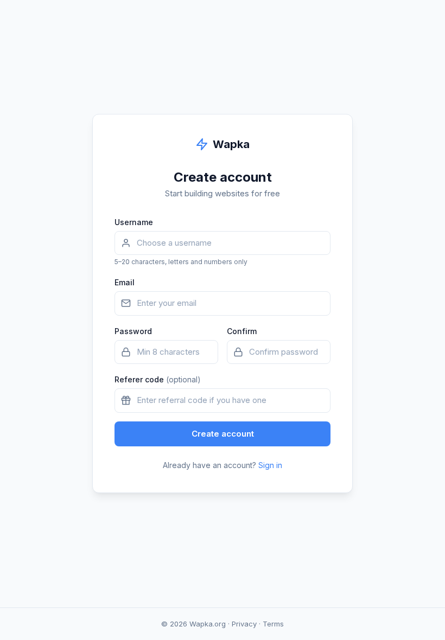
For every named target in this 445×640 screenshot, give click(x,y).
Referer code (158, 379)
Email (125, 282)
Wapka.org (207, 623)
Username (134, 222)
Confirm (242, 331)
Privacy (244, 623)
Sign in (270, 465)
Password (133, 331)
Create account (223, 433)
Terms (273, 623)
